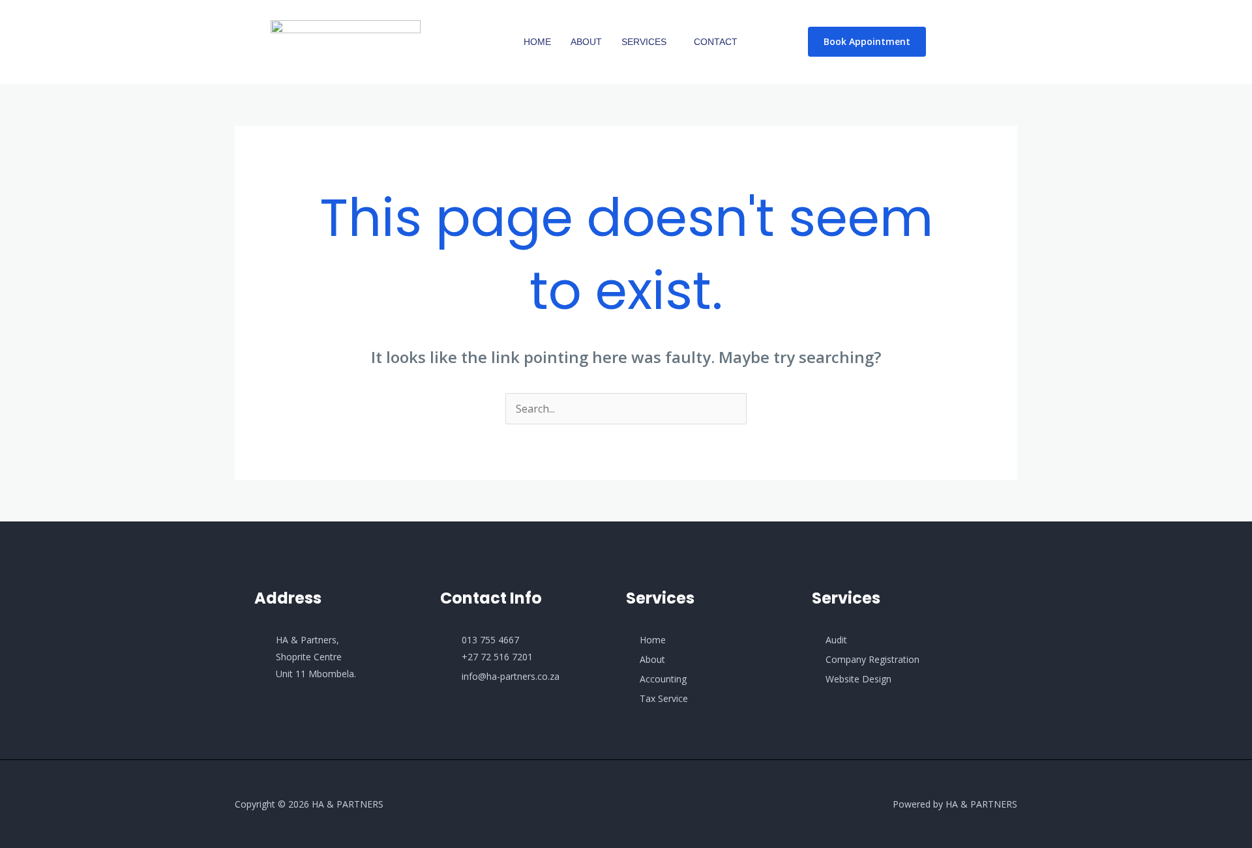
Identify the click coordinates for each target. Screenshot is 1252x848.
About (586, 42)
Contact (716, 42)
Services (643, 42)
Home (537, 42)
